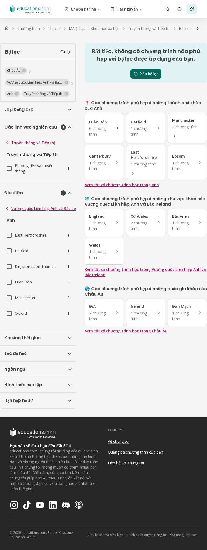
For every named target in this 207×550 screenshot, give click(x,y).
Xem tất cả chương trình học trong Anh (122, 184)
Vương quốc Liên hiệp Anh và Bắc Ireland (47, 208)
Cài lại (65, 51)
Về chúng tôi (118, 441)
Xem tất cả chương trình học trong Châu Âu (126, 330)
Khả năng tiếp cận (183, 534)
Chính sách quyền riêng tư (146, 534)
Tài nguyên (127, 9)
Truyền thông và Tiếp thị (33, 142)
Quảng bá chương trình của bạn (135, 452)
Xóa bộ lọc (149, 73)
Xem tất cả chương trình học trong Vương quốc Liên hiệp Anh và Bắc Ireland (145, 272)
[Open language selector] (179, 9)
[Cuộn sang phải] (198, 28)
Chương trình (83, 9)
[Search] (167, 9)
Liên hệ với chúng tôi (126, 462)
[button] (16, 70)
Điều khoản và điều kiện (105, 534)
